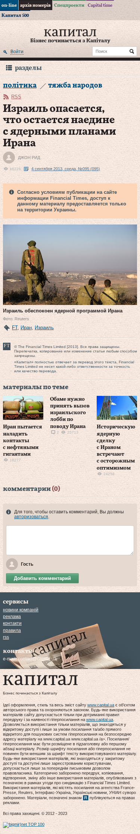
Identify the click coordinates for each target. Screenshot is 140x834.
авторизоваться (31, 516)
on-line (9, 5)
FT (15, 327)
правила (12, 630)
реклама (12, 616)
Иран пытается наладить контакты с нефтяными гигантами (22, 440)
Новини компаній (20, 609)
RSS (16, 97)
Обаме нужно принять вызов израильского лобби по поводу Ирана (70, 413)
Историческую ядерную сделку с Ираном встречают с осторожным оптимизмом (116, 447)
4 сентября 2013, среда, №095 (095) (65, 169)
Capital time (100, 5)
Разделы (28, 68)
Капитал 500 (15, 15)
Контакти (12, 623)
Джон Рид (29, 157)
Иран (26, 327)
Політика (20, 85)
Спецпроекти (69, 5)
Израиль (44, 327)
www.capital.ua (100, 705)
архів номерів (35, 5)
